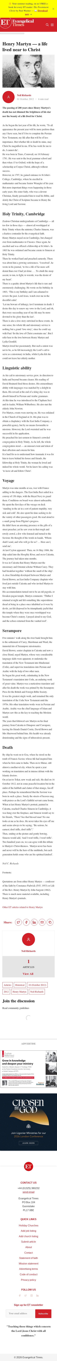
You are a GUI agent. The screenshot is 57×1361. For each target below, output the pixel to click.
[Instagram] (31, 1295)
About (28, 1247)
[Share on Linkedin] (34, 922)
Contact (28, 1252)
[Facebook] (19, 1295)
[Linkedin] (37, 1295)
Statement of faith (28, 1258)
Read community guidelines (15, 1008)
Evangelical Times (32, 1357)
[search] (47, 24)
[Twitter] (25, 1295)
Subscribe (43, 1313)
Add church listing (28, 1236)
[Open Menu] (52, 24)
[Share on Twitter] (18, 922)
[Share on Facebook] (26, 922)
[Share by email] (42, 922)
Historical (19, 984)
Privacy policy (28, 1280)
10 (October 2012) (37, 984)
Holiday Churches (28, 1225)
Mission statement (28, 1263)
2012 (6, 991)
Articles (7, 984)
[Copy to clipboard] (50, 922)
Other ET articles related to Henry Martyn (22, 907)
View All (28, 974)
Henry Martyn (19, 991)
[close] (53, 8)
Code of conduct (28, 1274)
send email (29, 1192)
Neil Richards (24, 95)
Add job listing (28, 1231)
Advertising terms (28, 1269)
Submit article (28, 1241)
